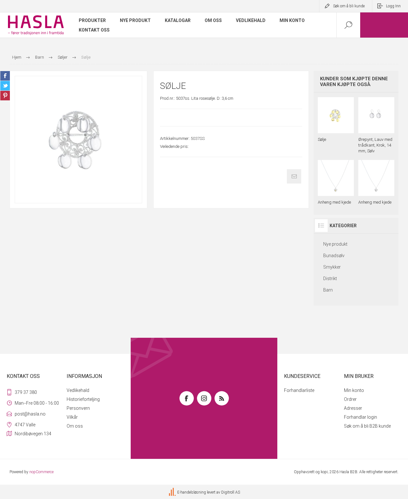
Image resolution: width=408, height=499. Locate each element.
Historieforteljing (83, 399)
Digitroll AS (230, 492)
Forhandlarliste (299, 390)
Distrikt (330, 278)
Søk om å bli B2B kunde (367, 426)
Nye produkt (335, 244)
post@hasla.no (30, 413)
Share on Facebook (5, 76)
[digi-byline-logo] (172, 492)
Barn (328, 290)
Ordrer (350, 399)
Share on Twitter (5, 85)
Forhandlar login (360, 417)
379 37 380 (26, 392)
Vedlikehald (78, 390)
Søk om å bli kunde (349, 6)
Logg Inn (393, 6)
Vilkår (72, 417)
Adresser (353, 408)
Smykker (332, 267)
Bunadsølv (334, 255)
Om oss (75, 426)
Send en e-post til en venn (294, 176)
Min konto (354, 390)
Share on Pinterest (5, 95)
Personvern (78, 408)
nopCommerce (41, 472)
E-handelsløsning (191, 492)
